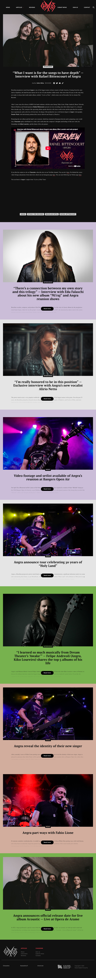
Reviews (23, 955)
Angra (23, 214)
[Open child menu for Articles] (23, 7)
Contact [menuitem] (87, 7)
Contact (38, 955)
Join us (38, 952)
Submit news (40, 953)
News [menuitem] (8, 7)
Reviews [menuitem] (32, 7)
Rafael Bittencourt (67, 214)
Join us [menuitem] (75, 7)
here (68, 172)
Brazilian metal (52, 214)
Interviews (48, 67)
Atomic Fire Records (35, 214)
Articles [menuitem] (19, 7)
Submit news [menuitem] (62, 7)
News (48, 469)
